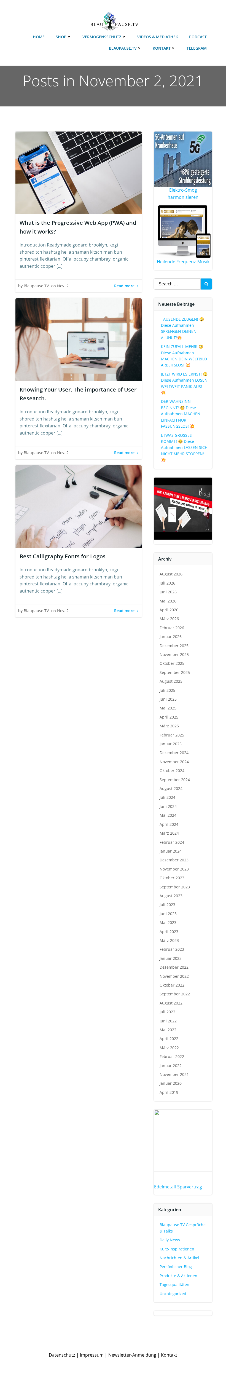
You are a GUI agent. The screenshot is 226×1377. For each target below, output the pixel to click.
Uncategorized (173, 1293)
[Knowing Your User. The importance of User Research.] (78, 339)
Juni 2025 (168, 699)
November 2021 (174, 1074)
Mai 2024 (168, 815)
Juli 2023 (167, 904)
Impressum (92, 1355)
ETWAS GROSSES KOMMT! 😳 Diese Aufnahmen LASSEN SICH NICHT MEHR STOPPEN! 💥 (184, 448)
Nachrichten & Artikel (179, 1257)
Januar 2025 (171, 743)
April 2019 (169, 1092)
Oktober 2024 (172, 770)
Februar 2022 (172, 1056)
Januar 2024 (171, 851)
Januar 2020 (171, 1083)
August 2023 (171, 895)
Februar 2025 (172, 735)
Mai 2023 (168, 922)
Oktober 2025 (172, 663)
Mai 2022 (168, 1029)
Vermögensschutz (101, 36)
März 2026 (169, 618)
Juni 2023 (168, 913)
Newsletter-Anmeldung (132, 1355)
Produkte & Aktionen (178, 1275)
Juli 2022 (167, 1011)
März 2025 (169, 725)
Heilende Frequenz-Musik (183, 262)
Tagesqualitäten (174, 1284)
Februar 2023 (172, 949)
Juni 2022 (168, 1021)
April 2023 (169, 931)
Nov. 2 (63, 285)
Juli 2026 (167, 583)
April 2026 (169, 609)
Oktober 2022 (172, 985)
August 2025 (171, 681)
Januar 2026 (171, 636)
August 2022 (171, 1003)
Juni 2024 (168, 806)
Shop (61, 36)
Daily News (170, 1239)
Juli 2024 (167, 797)
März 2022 (169, 1047)
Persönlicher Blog (176, 1266)
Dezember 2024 (174, 752)
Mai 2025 (168, 708)
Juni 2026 (168, 591)
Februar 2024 (172, 842)
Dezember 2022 (174, 967)
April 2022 (169, 1038)
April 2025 (169, 717)
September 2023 (175, 887)
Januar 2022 (171, 1065)
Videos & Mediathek (157, 36)
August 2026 (171, 574)
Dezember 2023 (174, 859)
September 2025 (175, 672)
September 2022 (175, 993)
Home (39, 36)
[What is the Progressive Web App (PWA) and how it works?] (78, 172)
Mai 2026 (168, 601)
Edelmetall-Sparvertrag (178, 1187)
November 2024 (174, 761)
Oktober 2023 (172, 877)
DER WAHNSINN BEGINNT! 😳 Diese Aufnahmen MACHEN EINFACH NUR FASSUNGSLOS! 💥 (180, 414)
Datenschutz (62, 1355)
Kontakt (162, 48)
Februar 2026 (172, 627)
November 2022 (174, 976)
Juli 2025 (167, 690)
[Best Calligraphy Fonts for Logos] (78, 506)
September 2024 (175, 779)
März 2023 (169, 940)
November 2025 (174, 654)
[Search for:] (177, 284)
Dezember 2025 (174, 645)
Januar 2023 (171, 958)
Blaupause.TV (123, 48)
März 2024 (169, 833)
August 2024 (171, 788)
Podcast (198, 36)
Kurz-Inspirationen (177, 1249)
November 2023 (174, 869)
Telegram (197, 48)
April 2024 (169, 824)
